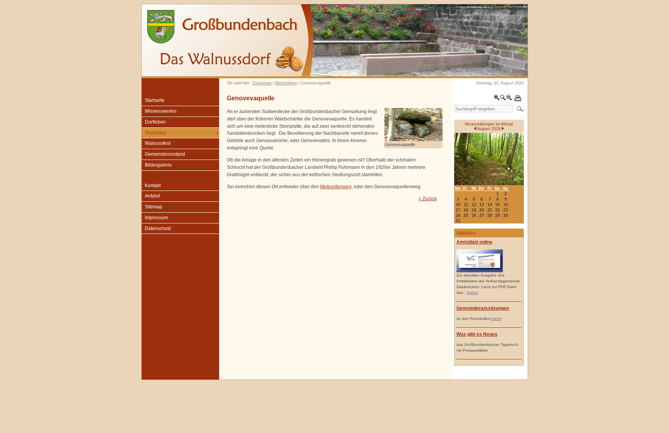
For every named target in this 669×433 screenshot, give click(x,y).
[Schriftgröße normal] (503, 99)
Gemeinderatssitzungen (482, 308)
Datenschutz (158, 228)
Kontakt (153, 185)
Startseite (155, 100)
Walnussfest (157, 143)
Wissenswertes (161, 111)
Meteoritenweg (336, 186)
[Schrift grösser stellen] (497, 99)
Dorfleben (155, 122)
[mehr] (472, 292)
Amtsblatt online (474, 242)
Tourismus (262, 83)
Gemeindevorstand (165, 154)
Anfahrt (152, 196)
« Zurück (428, 198)
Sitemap (153, 207)
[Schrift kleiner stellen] (509, 99)
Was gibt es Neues (476, 334)
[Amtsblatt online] (479, 271)
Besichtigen (286, 83)
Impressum (156, 217)
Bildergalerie (158, 165)
